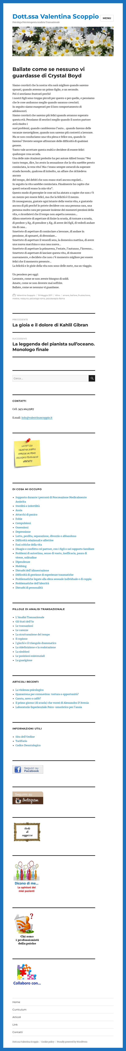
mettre (15, 298)
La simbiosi (22, 651)
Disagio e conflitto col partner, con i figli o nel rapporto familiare (55, 548)
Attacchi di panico (26, 514)
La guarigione (24, 660)
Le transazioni (24, 625)
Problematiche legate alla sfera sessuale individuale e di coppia (53, 579)
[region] (63, 41)
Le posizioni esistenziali (30, 655)
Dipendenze (23, 561)
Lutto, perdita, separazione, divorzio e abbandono (46, 536)
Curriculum (19, 1009)
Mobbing (21, 566)
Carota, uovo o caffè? (28, 698)
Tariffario (21, 741)
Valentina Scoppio (26, 295)
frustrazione (84, 295)
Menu (107, 18)
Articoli (16, 1017)
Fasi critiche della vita (29, 544)
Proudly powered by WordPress (72, 1042)
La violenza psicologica (29, 689)
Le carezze (22, 630)
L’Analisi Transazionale (30, 617)
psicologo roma (37, 298)
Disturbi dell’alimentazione (32, 570)
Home (16, 1002)
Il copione (22, 638)
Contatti (17, 1032)
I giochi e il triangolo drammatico (36, 643)
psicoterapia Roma (55, 298)
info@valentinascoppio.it (37, 417)
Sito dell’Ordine (25, 736)
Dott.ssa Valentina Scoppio (55, 16)
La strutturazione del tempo (33, 634)
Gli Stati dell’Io (25, 621)
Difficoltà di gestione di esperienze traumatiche (44, 574)
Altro (57, 295)
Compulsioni (23, 523)
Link (15, 1024)
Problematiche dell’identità (32, 583)
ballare (73, 295)
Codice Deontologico (28, 745)
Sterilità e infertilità (28, 505)
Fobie (19, 518)
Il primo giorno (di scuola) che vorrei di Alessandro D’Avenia (52, 702)
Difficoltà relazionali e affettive (34, 540)
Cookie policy (47, 1042)
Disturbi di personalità (29, 587)
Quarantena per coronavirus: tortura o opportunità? (47, 694)
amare (66, 295)
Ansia (19, 510)
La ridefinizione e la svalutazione (36, 647)
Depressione (23, 531)
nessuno (24, 298)
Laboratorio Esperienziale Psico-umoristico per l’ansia (49, 707)
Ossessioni (22, 527)
